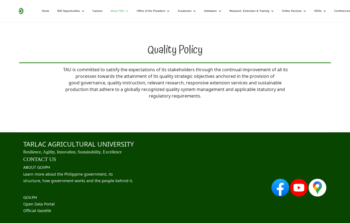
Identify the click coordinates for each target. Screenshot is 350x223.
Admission (210, 10)
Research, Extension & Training (249, 10)
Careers (97, 10)
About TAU (117, 10)
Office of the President (151, 10)
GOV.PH (30, 197)
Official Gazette (37, 210)
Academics (184, 10)
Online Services (292, 10)
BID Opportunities (68, 10)
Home (45, 10)
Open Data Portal (39, 204)
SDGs (318, 10)
